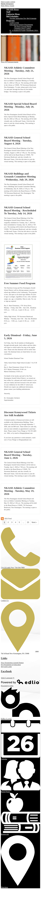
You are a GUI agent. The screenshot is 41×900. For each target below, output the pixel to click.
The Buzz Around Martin (22, 27)
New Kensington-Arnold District (12, 663)
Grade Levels (14, 23)
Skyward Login (6, 667)
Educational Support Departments (21, 25)
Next (33, 522)
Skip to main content (8, 2)
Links (4, 658)
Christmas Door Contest (22, 28)
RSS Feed (8, 518)
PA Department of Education (11, 665)
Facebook (6, 671)
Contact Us (5, 600)
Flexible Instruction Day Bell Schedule (23, 18)
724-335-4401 (6, 568)
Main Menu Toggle (7, 6)
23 (28, 522)
